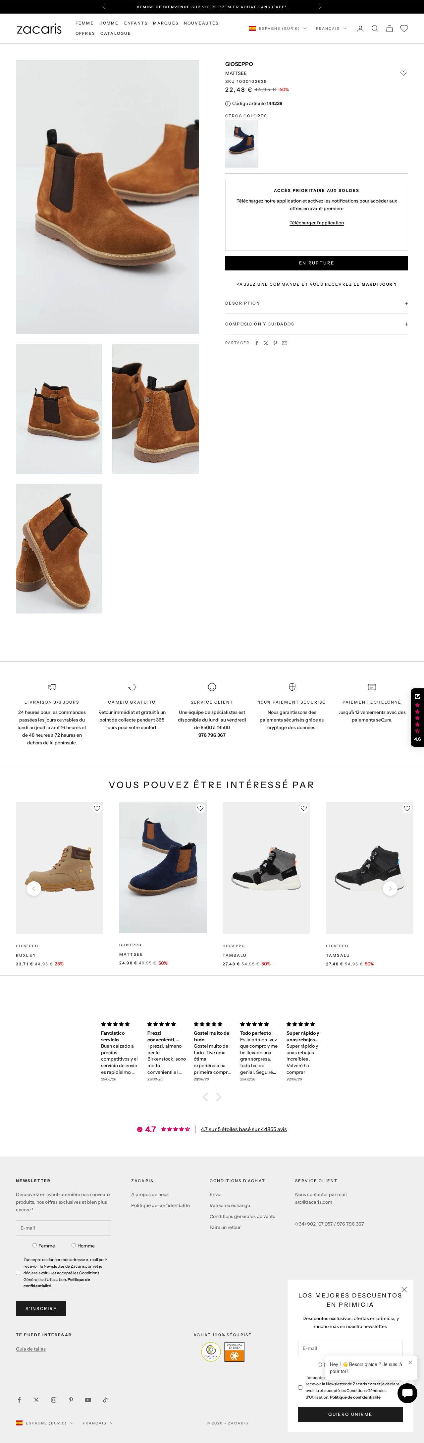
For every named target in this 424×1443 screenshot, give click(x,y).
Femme (46, 1246)
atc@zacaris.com (313, 1202)
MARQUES (166, 23)
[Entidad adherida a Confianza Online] (222, 1352)
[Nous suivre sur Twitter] (36, 1400)
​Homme (86, 1246)
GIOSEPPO (239, 64)
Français (328, 28)
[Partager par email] (284, 343)
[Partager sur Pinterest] (275, 343)
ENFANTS (136, 23)
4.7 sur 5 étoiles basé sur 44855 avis (244, 1129)
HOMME (109, 23)
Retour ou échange (230, 1205)
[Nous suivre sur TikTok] (105, 1400)
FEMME (85, 23)
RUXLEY (26, 955)
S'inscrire (41, 1308)
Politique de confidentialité (355, 1397)
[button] (207, 1096)
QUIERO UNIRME (350, 1414)
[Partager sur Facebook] (256, 343)
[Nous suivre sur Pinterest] (71, 1400)
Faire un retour (225, 1227)
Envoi (216, 1194)
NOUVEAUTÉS (201, 23)
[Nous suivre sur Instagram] (53, 1400)
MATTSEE (131, 954)
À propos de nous (150, 1194)
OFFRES (85, 33)
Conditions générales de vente (242, 1216)
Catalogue (115, 33)
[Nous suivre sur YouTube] (88, 1400)
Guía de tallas (31, 1349)
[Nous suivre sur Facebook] (19, 1400)
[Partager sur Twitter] (266, 343)
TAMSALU (235, 955)
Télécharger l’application (317, 223)
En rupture (316, 263)
